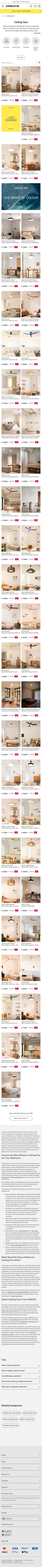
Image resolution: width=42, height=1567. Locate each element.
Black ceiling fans (27, 1419)
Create (4, 1455)
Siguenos (4, 1487)
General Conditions (7, 1560)
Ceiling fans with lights (11, 1413)
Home (4, 16)
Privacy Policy (29, 1560)
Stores (4, 1461)
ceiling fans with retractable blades (18, 1292)
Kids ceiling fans (29, 1413)
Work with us (5, 1474)
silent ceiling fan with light (19, 1245)
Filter (22, 57)
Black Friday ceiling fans (28, 1321)
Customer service (7, 1468)
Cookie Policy (18, 1562)
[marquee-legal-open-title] (40, 11)
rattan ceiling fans (17, 1296)
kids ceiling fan (15, 1319)
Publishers (5, 1481)
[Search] (31, 6)
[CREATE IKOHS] (12, 6)
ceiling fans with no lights (9, 1311)
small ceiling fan (24, 1231)
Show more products (21, 1118)
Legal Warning (19, 1560)
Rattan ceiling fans (10, 1419)
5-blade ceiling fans (10, 1425)
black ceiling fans (17, 1177)
